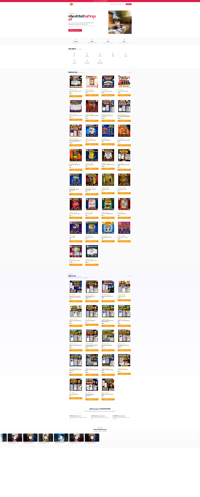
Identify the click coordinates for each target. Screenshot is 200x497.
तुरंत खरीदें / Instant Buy (76, 96)
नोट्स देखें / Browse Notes (74, 30)
